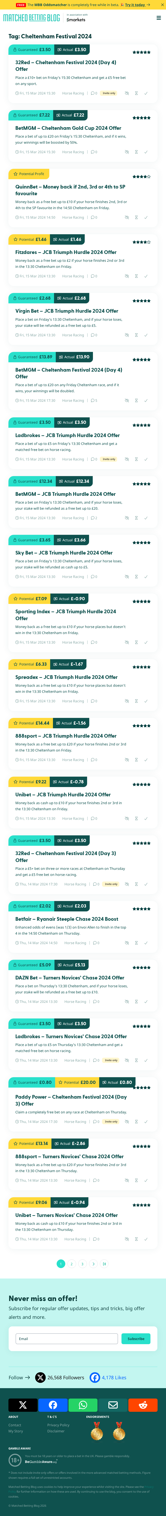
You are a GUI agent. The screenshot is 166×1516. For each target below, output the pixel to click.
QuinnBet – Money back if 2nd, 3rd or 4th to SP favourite (70, 190)
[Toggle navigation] (158, 17)
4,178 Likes (114, 1377)
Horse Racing (73, 93)
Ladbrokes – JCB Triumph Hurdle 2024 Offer (67, 435)
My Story (15, 1431)
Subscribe (136, 1338)
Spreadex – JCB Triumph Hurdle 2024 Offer (66, 677)
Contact (14, 1425)
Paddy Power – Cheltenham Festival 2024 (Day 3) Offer (71, 1100)
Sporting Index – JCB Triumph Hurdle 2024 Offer (65, 615)
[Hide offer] (127, 93)
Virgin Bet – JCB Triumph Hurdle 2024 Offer (66, 311)
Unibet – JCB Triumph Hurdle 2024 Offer (63, 794)
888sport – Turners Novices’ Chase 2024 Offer (69, 1156)
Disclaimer (56, 1431)
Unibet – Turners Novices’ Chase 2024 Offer (66, 1215)
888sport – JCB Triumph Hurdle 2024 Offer (66, 736)
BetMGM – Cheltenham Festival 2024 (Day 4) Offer (68, 373)
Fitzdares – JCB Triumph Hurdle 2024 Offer (66, 252)
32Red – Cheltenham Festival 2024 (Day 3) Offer (65, 857)
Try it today (135, 4)
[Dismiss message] (162, 5)
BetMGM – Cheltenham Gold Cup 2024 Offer (68, 128)
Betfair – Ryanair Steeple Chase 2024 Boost (66, 919)
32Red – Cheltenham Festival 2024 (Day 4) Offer (65, 66)
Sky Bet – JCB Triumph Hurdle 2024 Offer (64, 553)
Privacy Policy (58, 1425)
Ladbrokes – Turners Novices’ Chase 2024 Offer (71, 1036)
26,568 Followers (66, 1377)
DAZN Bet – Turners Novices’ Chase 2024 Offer (69, 977)
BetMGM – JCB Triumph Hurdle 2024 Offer (65, 494)
